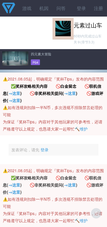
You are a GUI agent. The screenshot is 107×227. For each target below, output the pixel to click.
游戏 (26, 8)
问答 (61, 8)
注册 (98, 8)
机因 (44, 8)
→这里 (14, 93)
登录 (81, 8)
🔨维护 (81, 129)
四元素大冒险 (41, 53)
